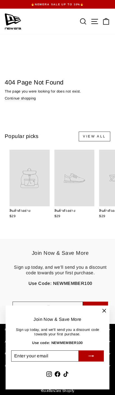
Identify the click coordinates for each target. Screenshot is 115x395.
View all (94, 136)
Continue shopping (20, 98)
